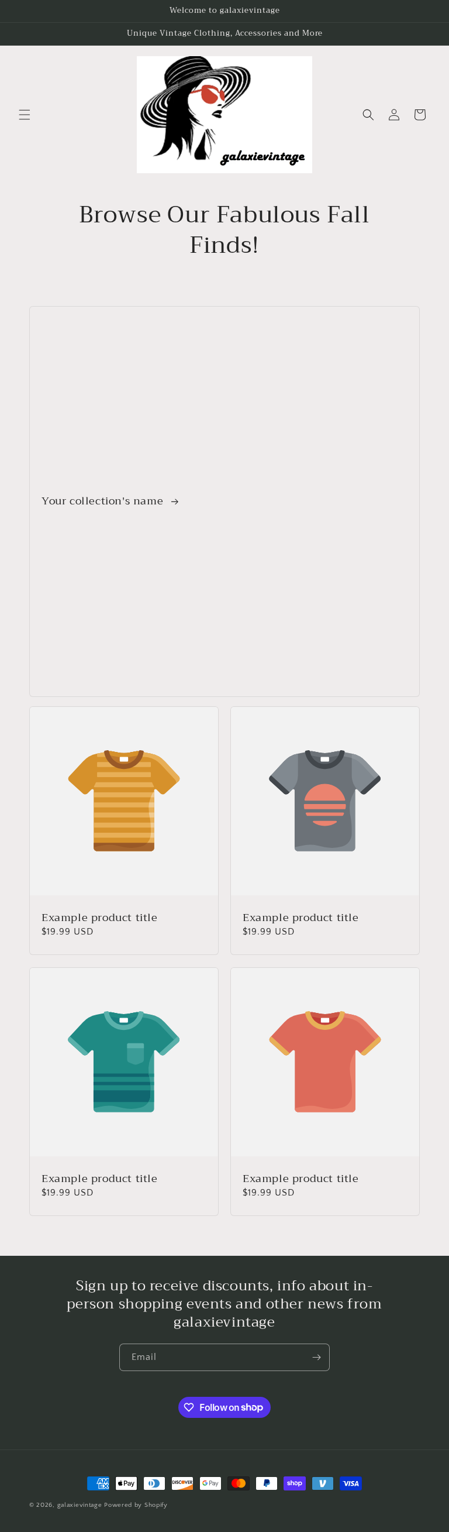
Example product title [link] (100, 918)
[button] (24, 115)
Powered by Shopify (136, 1505)
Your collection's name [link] (104, 502)
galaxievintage (79, 1505)
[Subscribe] (316, 1357)
